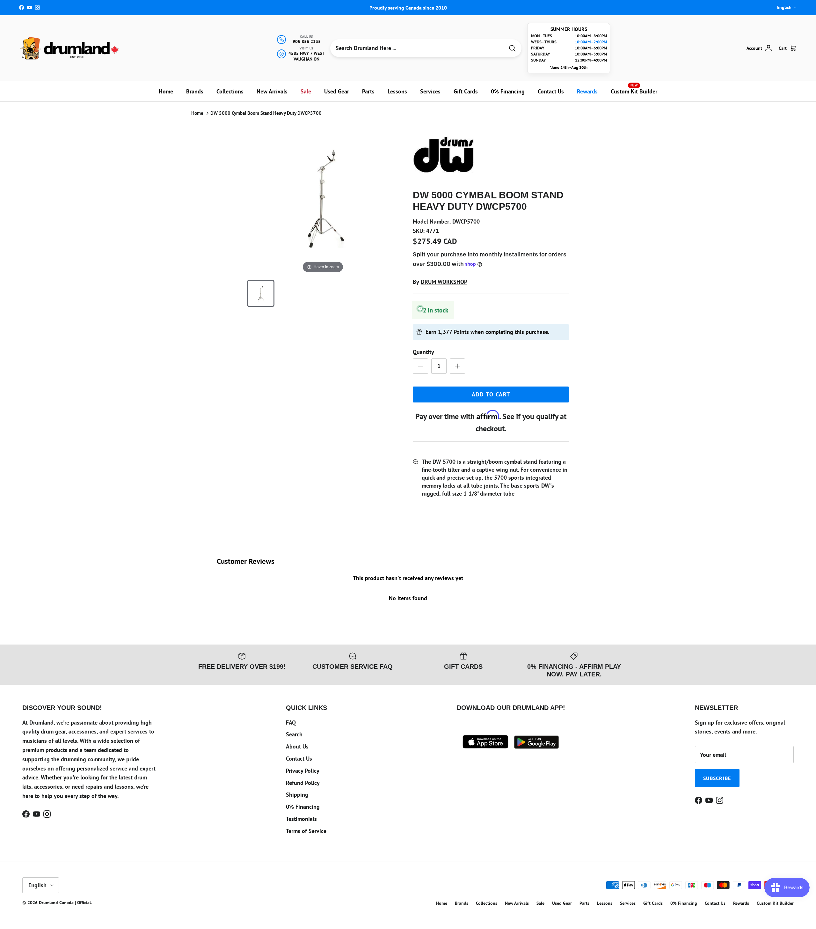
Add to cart (491, 394)
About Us (297, 746)
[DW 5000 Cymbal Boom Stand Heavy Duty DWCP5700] (261, 293)
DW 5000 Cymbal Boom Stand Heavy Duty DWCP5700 (266, 113)
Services (430, 91)
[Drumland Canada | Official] (70, 48)
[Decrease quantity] (420, 366)
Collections (230, 91)
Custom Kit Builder (634, 89)
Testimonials (301, 818)
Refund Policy (303, 782)
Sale (306, 91)
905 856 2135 (307, 41)
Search (294, 734)
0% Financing (508, 91)
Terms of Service (306, 831)
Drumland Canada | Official (65, 902)
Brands (194, 91)
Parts (368, 91)
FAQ (291, 722)
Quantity (423, 352)
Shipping (297, 794)
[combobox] (417, 48)
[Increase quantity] (457, 366)
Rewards (587, 91)
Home (166, 91)
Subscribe (717, 778)
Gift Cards (466, 91)
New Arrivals (272, 91)
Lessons (397, 91)
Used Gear (336, 91)
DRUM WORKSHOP (444, 281)
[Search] (512, 48)
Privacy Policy (302, 770)
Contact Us (551, 91)
